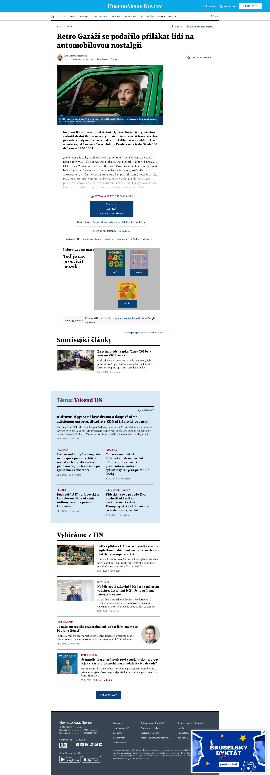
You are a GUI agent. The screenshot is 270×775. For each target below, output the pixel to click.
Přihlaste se (124, 231)
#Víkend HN (72, 239)
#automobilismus (92, 239)
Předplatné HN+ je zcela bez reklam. (147, 332)
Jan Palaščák (65, 622)
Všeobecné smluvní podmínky (154, 738)
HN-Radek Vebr (89, 122)
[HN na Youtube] (100, 744)
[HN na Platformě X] (77, 744)
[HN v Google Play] (69, 759)
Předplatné (250, 6)
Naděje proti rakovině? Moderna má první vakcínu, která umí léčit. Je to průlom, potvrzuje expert (128, 590)
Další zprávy (108, 695)
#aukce (109, 239)
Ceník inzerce (119, 743)
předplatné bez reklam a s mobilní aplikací (113, 222)
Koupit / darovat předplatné (191, 723)
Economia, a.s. (79, 727)
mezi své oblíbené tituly (131, 318)
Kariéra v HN (119, 738)
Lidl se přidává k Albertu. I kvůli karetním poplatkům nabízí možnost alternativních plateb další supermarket (128, 550)
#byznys (147, 239)
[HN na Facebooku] (82, 744)
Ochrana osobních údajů (152, 723)
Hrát (116, 272)
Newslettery (183, 733)
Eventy (181, 728)
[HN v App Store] (91, 759)
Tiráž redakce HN (121, 728)
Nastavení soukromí (149, 733)
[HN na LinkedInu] (91, 744)
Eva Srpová (70, 55)
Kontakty (117, 723)
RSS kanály (183, 738)
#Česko (135, 239)
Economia (117, 733)
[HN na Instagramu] (86, 744)
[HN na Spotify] (96, 744)
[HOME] (52, 17)
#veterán (122, 239)
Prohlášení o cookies (150, 728)
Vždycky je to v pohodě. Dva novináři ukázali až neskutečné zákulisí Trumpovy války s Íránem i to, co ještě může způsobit (127, 502)
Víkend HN (88, 400)
